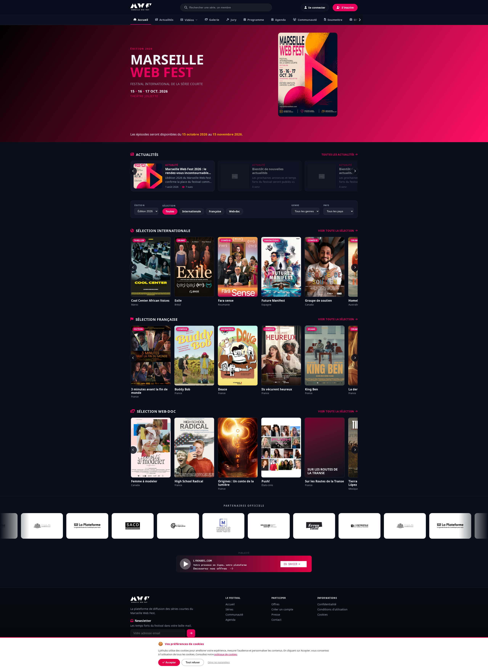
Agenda (280, 20)
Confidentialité (326, 604)
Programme (255, 20)
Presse (275, 614)
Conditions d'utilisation (332, 609)
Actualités (166, 20)
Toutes (170, 211)
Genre (295, 205)
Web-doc (234, 211)
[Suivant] (355, 171)
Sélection (169, 205)
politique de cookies (225, 654)
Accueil (143, 20)
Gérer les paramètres (219, 662)
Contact (276, 619)
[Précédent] (133, 171)
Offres (275, 604)
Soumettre (334, 20)
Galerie (214, 20)
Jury (233, 20)
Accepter (170, 662)
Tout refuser (193, 662)
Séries (229, 609)
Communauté (307, 20)
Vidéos (189, 20)
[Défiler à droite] (358, 20)
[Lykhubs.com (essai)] (244, 563)
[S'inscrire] (191, 633)
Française (215, 211)
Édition (139, 205)
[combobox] (228, 7)
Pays (326, 205)
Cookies (322, 614)
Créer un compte (282, 609)
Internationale (191, 211)
